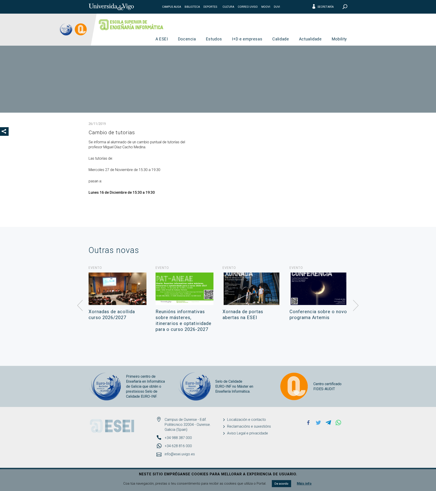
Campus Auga (171, 6)
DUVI (277, 6)
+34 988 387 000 (178, 438)
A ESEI (162, 39)
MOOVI (265, 6)
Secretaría (325, 6)
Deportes (210, 6)
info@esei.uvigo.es (180, 454)
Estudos (214, 39)
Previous (80, 306)
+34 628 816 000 (178, 446)
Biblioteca (192, 6)
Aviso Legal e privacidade (247, 433)
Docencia (187, 39)
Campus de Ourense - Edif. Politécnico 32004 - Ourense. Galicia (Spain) (188, 424)
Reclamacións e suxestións (249, 426)
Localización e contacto (246, 419)
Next (356, 306)
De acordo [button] (281, 483)
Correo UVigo (248, 6)
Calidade (280, 39)
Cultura (228, 6)
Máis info (304, 483)
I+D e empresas (247, 39)
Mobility (339, 39)
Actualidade (310, 39)
